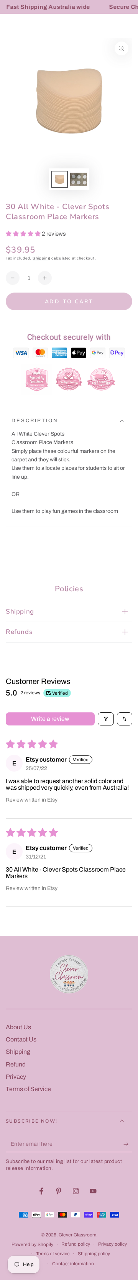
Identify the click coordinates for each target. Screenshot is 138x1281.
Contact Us (21, 1039)
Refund (16, 1064)
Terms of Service (28, 1089)
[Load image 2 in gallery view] (78, 179)
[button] (24, 234)
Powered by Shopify (32, 1244)
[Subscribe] (127, 1144)
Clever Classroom (77, 1235)
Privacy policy (112, 1244)
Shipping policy (94, 1253)
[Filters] (106, 718)
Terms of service (53, 1253)
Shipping (42, 258)
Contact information (73, 1263)
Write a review (50, 718)
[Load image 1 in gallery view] (59, 179)
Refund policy (75, 1244)
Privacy (16, 1076)
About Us (18, 1027)
